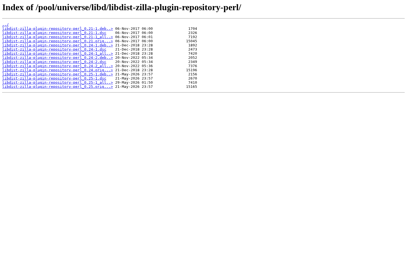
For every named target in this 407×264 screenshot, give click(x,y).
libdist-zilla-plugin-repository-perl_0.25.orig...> (57, 87)
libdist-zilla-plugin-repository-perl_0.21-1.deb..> (57, 29)
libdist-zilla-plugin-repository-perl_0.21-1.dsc (54, 33)
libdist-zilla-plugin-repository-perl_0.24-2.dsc (54, 62)
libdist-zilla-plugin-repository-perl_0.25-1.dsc (54, 78)
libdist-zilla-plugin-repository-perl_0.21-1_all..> (57, 37)
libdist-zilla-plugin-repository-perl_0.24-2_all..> (57, 66)
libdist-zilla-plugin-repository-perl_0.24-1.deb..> (57, 45)
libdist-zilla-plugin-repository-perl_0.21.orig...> (57, 41)
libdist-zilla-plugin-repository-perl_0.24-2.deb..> (57, 58)
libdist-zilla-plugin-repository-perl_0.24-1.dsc (54, 49)
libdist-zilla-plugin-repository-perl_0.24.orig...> (57, 70)
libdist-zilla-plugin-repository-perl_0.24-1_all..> (57, 53)
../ (5, 24)
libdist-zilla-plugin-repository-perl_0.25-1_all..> (57, 82)
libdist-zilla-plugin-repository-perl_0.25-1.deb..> (57, 74)
